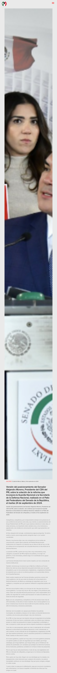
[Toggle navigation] (53, 3)
